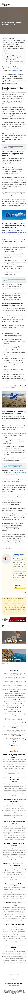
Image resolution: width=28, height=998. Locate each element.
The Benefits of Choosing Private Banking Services (14, 822)
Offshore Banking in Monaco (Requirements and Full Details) (14, 800)
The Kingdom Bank (14, 751)
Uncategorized (5, 20)
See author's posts (18, 586)
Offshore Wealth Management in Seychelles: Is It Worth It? (14, 946)
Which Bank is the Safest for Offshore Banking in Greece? (13, 53)
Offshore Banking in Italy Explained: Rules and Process (12, 658)
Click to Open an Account (13, 974)
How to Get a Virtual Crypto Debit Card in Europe (14, 925)
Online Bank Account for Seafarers (12, 722)
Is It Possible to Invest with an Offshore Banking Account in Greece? (13, 43)
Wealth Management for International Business (14, 744)
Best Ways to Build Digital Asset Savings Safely (14, 681)
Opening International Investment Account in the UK (14, 903)
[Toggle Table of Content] (23, 38)
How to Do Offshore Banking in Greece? (14, 40)
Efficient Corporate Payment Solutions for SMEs (14, 689)
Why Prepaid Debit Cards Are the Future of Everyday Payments (14, 864)
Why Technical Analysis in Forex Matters (12, 714)
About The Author (10, 59)
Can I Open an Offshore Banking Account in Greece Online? (12, 57)
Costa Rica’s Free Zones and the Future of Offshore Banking (14, 778)
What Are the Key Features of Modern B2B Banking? (12, 641)
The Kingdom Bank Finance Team (16, 62)
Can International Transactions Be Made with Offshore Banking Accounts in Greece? (13, 48)
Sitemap (14, 979)
